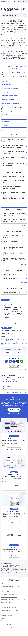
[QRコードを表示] (10, 361)
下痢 (8, 29)
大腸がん (15, 57)
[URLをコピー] (6, 361)
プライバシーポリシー (9, 76)
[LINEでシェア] (21, 361)
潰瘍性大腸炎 (15, 330)
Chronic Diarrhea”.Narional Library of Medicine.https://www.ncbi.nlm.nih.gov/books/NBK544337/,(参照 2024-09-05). (14, 343)
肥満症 (3, 333)
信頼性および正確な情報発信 (12, 569)
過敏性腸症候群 (19, 46)
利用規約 (2, 76)
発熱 (3, 53)
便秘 (21, 330)
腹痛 (10, 53)
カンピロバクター (6, 330)
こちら (12, 572)
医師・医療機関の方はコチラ (14, 413)
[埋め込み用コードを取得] (14, 361)
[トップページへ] (14, 581)
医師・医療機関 (14, 568)
